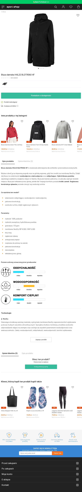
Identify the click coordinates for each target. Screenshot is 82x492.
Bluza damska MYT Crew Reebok (62, 145)
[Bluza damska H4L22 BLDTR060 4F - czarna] (41, 40)
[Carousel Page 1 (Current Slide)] (38, 68)
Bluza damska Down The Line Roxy (11, 145)
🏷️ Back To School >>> (41, 2)
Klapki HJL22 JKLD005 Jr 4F (35, 410)
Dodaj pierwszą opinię (41, 367)
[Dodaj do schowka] (78, 15)
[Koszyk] (78, 6)
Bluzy (4, 12)
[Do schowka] (22, 121)
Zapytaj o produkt (41, 339)
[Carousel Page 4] (43, 68)
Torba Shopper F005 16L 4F (9, 410)
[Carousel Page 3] (41, 68)
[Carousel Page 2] (40, 68)
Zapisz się (57, 453)
